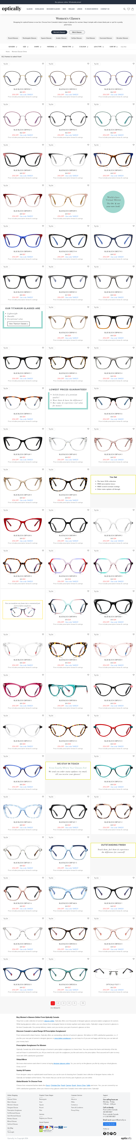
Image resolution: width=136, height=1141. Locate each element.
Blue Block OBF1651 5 (68, 863)
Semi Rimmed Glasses (14, 1116)
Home (8, 51)
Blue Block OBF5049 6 (23, 251)
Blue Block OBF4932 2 (68, 89)
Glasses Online (12, 1099)
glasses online (49, 1021)
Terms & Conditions (77, 1107)
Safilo (88, 1085)
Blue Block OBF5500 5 (23, 700)
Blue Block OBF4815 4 (113, 373)
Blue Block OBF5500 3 (68, 660)
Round (41, 1107)
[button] (64, 9)
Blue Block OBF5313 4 (113, 741)
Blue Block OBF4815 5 (23, 414)
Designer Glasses (12, 1107)
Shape (36, 47)
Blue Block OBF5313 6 (113, 782)
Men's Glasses (77, 32)
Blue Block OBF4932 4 (23, 130)
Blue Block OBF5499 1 (68, 536)
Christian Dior (55, 1085)
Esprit (74, 1085)
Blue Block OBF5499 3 (23, 576)
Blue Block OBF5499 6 (68, 617)
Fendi (63, 1085)
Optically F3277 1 (113, 985)
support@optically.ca (118, 1120)
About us (74, 1099)
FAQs (73, 1102)
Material (51, 47)
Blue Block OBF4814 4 (113, 292)
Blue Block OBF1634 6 (23, 536)
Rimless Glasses (12, 1118)
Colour (82, 47)
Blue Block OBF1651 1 (68, 822)
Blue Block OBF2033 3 (68, 944)
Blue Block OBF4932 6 (113, 130)
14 (83, 1003)
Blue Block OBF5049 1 (23, 170)
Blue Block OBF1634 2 (68, 454)
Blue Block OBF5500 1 (113, 617)
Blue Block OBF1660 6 (68, 903)
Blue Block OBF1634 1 (23, 454)
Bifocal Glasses (12, 1121)
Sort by (113, 47)
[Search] (125, 9)
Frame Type (67, 47)
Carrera (68, 1085)
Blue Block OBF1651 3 (23, 863)
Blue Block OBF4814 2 (68, 292)
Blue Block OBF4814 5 (68, 333)
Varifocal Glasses (12, 1124)
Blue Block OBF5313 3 (68, 741)
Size (24, 47)
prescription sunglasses (62, 1038)
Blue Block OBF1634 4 (23, 495)
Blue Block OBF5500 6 (68, 700)
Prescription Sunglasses (14, 1110)
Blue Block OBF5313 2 (23, 741)
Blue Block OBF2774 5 (113, 251)
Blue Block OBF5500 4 (113, 660)
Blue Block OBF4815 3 (68, 373)
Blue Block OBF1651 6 (23, 903)
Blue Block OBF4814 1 (23, 292)
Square (41, 1105)
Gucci (48, 1085)
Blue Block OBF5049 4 (23, 211)
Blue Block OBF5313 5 (23, 782)
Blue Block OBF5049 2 (68, 170)
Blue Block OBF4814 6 (113, 333)
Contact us (74, 1105)
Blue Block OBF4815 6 (113, 414)
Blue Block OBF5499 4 (68, 576)
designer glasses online (62, 1063)
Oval (40, 1102)
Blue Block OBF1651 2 (113, 822)
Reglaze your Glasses (45, 1118)
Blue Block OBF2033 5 (23, 985)
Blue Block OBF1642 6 (23, 822)
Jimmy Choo (81, 1085)
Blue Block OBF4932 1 (23, 89)
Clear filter (123, 47)
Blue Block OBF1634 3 (113, 454)
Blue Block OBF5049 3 (113, 170)
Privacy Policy (75, 1110)
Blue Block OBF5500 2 (23, 660)
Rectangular (43, 1099)
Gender (11, 47)
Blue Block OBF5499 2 (113, 536)
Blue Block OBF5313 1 (113, 700)
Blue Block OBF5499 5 (113, 576)
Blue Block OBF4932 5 (68, 130)
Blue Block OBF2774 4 (68, 251)
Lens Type (98, 47)
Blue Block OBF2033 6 (68, 985)
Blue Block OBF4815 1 (23, 373)
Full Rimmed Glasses (13, 1113)
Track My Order (109, 1124)
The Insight (10, 1132)
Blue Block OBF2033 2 (23, 944)
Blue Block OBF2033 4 (113, 944)
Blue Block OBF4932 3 (113, 89)
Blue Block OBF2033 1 (113, 903)
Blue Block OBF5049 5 (68, 211)
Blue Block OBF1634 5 (68, 495)
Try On (6, 64)
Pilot (40, 1110)
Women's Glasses (59, 32)
